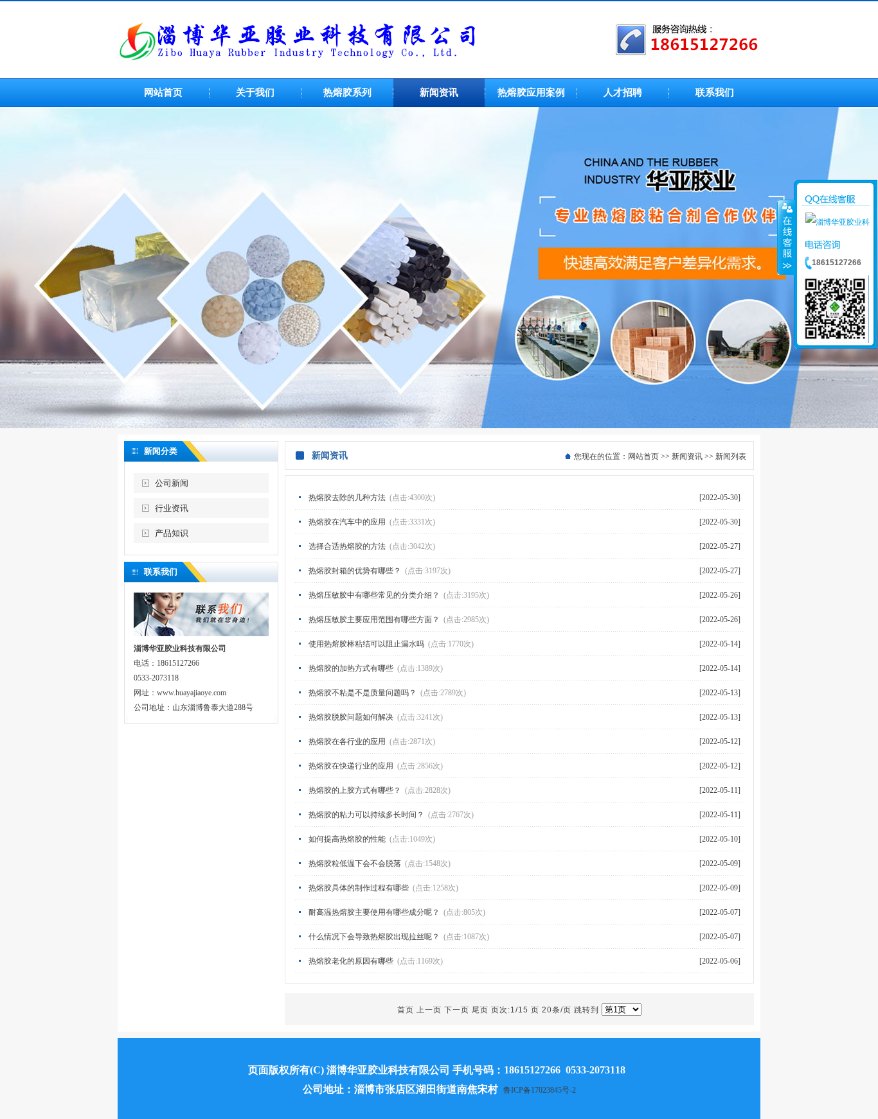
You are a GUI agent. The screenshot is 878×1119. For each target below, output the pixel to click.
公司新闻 (171, 483)
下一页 (456, 1009)
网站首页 (643, 456)
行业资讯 (171, 508)
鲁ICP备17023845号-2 (539, 1090)
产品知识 (171, 533)
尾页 (480, 1009)
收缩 (786, 237)
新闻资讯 (687, 456)
